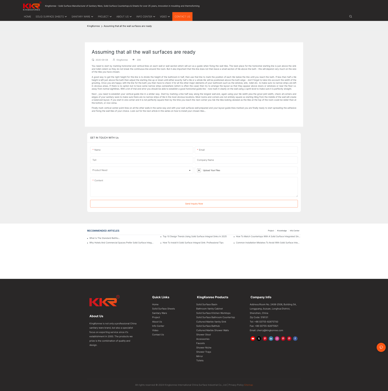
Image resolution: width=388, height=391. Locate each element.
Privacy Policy (236, 384)
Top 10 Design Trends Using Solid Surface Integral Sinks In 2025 (195, 236)
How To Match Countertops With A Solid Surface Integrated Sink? (268, 236)
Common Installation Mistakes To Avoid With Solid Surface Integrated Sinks (268, 242)
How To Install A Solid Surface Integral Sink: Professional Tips (193, 242)
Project (271, 230)
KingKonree (93, 26)
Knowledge (282, 230)
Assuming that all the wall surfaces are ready (128, 26)
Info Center (294, 230)
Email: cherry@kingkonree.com (266, 330)
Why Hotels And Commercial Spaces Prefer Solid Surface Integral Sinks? (121, 242)
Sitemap (248, 384)
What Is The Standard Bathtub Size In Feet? (105, 238)
